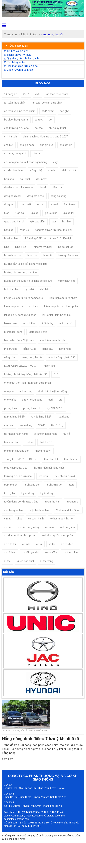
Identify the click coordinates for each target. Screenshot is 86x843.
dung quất (25, 204)
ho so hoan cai (12, 255)
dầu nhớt (41, 179)
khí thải (44, 289)
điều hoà (57, 187)
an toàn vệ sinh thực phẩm (19, 111)
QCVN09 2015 (55, 408)
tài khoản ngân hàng (45, 433)
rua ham (9, 425)
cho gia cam (27, 144)
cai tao (39, 127)
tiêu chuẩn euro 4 (65, 476)
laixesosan (10, 323)
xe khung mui (67, 527)
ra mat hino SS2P (14, 416)
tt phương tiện (54, 484)
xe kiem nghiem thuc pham (20, 535)
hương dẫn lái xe (68, 255)
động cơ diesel (35, 195)
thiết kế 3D (46, 442)
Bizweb (21, 839)
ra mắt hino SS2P (41, 416)
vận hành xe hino (40, 510)
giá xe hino (51, 212)
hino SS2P (21, 246)
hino (6, 246)
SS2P (41, 425)
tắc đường (57, 425)
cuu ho (52, 170)
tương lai (9, 493)
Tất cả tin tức (29, 34)
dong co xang (58, 195)
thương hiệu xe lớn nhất (18, 476)
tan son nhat (11, 442)
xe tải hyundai (30, 552)
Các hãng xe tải (15, 62)
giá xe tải (68, 212)
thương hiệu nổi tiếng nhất (48, 467)
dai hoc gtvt (69, 170)
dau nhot (25, 179)
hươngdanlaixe (66, 280)
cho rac (37, 153)
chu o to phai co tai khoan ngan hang (25, 162)
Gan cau (20, 212)
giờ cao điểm (37, 221)
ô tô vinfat (10, 399)
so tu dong (26, 425)
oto (60, 399)
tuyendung (72, 501)
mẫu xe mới (66, 323)
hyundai (29, 289)
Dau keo (9, 179)
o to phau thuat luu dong (18, 391)
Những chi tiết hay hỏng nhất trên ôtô (25, 374)
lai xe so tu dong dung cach (20, 314)
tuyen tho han (52, 501)
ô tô (56, 374)
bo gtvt (39, 119)
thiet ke (29, 442)
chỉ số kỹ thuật (57, 127)
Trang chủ (10, 34)
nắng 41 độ (29, 348)
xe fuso (49, 527)
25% (37, 94)
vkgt (19, 518)
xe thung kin (70, 552)
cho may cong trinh (15, 153)
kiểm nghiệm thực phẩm (63, 297)
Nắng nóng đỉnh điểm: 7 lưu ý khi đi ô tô (40, 738)
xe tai (39, 544)
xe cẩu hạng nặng (28, 527)
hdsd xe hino (11, 238)
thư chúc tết (71, 459)
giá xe (34, 212)
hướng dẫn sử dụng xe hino (20, 272)
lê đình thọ (47, 323)
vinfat (7, 518)
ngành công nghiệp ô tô (61, 357)
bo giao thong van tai (16, 119)
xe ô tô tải (10, 544)
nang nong (65, 348)
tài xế (66, 433)
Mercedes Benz (13, 331)
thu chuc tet (51, 459)
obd (50, 399)
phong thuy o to (32, 408)
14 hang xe (10, 94)
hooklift (47, 255)
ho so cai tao (65, 246)
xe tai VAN (51, 552)
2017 (26, 94)
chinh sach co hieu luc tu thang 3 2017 (45, 136)
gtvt (54, 221)
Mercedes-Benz (38, 331)
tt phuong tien (32, 484)
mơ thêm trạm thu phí (53, 340)
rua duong (63, 416)
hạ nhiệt (66, 221)
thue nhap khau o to (15, 467)
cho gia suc (46, 144)
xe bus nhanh (36, 518)
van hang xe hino (14, 510)
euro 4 (54, 204)
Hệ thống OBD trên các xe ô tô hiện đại (48, 238)
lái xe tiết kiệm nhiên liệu (56, 314)
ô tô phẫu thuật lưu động (52, 391)
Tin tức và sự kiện (17, 51)
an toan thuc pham (57, 94)
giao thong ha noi (14, 221)
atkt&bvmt (48, 111)
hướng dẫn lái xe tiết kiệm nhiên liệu (25, 263)
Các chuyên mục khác (19, 69)
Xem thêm (8, 759)
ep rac (40, 204)
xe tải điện (67, 544)
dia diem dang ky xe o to (18, 187)
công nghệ (36, 170)
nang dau (47, 348)
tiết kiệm (44, 476)
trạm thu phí (11, 484)
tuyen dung (27, 493)
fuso (6, 212)
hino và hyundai (43, 246)
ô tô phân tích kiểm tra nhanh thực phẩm (28, 382)
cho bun (8, 144)
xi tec (7, 561)
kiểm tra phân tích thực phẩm (61, 306)
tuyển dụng (46, 493)
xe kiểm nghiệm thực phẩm (58, 535)
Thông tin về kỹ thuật (18, 54)
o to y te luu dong (32, 399)
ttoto (71, 484)
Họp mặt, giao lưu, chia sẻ (22, 66)
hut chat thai (11, 289)
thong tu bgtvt (43, 450)
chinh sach (10, 136)
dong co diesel (12, 195)
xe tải (52, 544)
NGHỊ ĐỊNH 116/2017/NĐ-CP (21, 365)
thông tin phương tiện (16, 450)
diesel (42, 187)
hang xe (8, 229)
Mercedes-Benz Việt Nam (19, 340)
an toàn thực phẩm (15, 102)
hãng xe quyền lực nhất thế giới (53, 229)
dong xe (8, 204)
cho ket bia (66, 144)
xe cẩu (8, 527)
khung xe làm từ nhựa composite (23, 297)
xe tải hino (10, 552)
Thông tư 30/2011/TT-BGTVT (21, 459)
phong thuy (10, 408)
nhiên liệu (49, 365)
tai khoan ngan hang (16, 433)
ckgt (55, 162)
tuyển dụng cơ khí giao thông (21, 501)
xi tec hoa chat (25, 561)
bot (50, 119)
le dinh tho (29, 323)
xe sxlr (26, 544)
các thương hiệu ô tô (16, 127)
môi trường (10, 348)
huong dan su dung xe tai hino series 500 (28, 280)
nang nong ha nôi (32, 357)
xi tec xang (46, 561)
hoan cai (32, 255)
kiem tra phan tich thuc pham (21, 306)
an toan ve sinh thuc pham (47, 102)
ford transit (70, 204)
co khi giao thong (14, 170)
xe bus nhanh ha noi (61, 518)
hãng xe (24, 229)
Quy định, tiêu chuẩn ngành (22, 58)
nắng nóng (10, 357)
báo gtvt (64, 111)
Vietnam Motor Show (68, 510)
